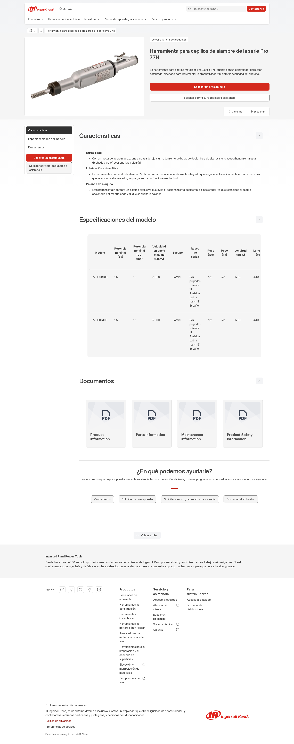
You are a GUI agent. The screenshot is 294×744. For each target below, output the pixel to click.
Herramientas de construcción (129, 606)
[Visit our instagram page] (71, 589)
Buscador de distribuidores (195, 607)
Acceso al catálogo (165, 599)
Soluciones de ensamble (128, 597)
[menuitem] (36, 19)
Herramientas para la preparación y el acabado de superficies (132, 653)
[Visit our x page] (80, 589)
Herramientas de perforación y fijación (132, 625)
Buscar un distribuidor (159, 616)
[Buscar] (189, 9)
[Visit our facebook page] (90, 589)
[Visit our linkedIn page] (99, 589)
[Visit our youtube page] (62, 589)
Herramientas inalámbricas (127, 616)
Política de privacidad (58, 721)
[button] (174, 135)
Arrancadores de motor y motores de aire (131, 637)
